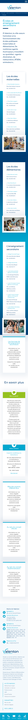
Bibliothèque (14, 718)
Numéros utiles (8, 718)
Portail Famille (8, 694)
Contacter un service (9, 688)
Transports (25, 718)
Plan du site (7, 702)
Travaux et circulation (9, 696)
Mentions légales (8, 704)
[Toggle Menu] (26, 1)
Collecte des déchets (19, 718)
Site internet (14, 473)
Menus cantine (3, 718)
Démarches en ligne (9, 685)
